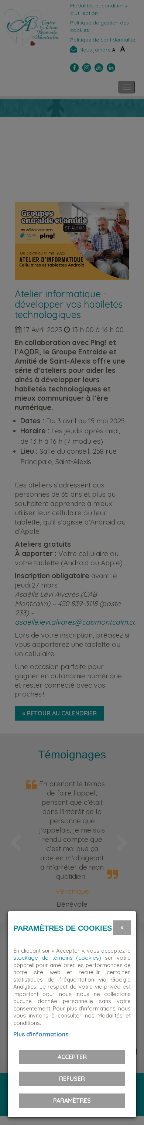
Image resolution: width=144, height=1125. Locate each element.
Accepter (72, 1057)
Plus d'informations (40, 1034)
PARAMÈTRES (72, 1100)
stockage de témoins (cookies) (57, 957)
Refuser (72, 1078)
